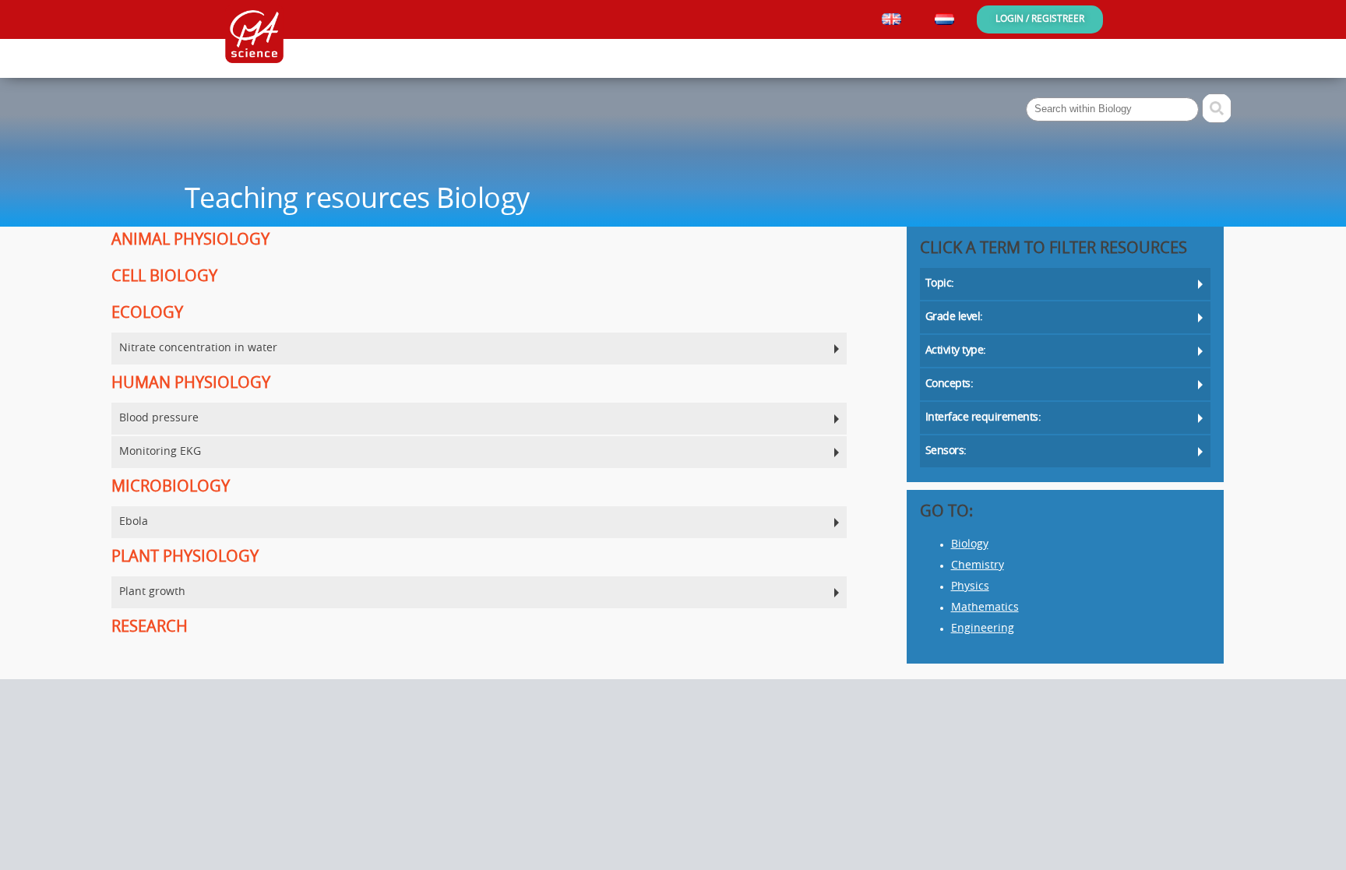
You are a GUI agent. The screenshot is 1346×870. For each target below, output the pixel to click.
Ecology (147, 314)
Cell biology (164, 277)
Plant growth (152, 592)
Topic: (939, 284)
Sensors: (946, 451)
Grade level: (954, 317)
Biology (969, 545)
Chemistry (977, 566)
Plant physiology (185, 557)
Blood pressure (159, 418)
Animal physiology (190, 240)
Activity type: (955, 351)
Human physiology (190, 384)
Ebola (133, 522)
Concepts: (949, 384)
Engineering (982, 629)
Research (149, 628)
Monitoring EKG (160, 452)
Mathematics (985, 608)
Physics (970, 587)
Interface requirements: (983, 418)
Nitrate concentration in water (198, 348)
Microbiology (170, 487)
